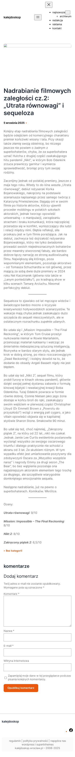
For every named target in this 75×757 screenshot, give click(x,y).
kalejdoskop (12, 17)
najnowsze (58, 12)
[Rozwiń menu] (38, 17)
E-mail (8, 645)
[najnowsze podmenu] (67, 12)
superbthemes (45, 744)
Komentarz (11, 594)
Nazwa (9, 631)
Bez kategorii (14, 550)
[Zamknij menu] (48, 5)
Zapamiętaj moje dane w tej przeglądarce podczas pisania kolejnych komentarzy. (39, 677)
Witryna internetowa (16, 660)
